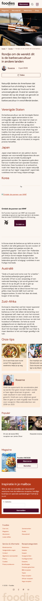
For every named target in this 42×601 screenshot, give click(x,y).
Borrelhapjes (26, 564)
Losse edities (6, 537)
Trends (10, 49)
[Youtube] (28, 589)
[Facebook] (18, 589)
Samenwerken (26, 528)
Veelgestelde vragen (8, 550)
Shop (37, 10)
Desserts (25, 561)
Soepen (24, 553)
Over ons (5, 528)
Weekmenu (28, 10)
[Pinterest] (23, 589)
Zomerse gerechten (28, 567)
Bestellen (27, 466)
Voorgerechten (26, 556)
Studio (24, 531)
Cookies (5, 561)
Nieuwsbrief (16, 10)
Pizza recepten (26, 576)
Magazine (5, 10)
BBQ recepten (26, 570)
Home (3, 49)
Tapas (24, 573)
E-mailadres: (7, 502)
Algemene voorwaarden (10, 556)
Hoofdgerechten (27, 559)
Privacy (4, 559)
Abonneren (23, 4)
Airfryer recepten (27, 578)
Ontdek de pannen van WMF (14, 209)
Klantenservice (7, 547)
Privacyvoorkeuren (8, 564)
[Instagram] (13, 589)
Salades (24, 550)
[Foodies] (8, 4)
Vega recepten (26, 581)
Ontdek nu (20, 224)
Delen (22, 75)
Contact (5, 553)
